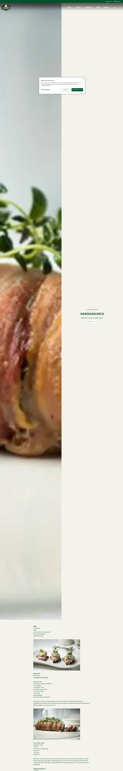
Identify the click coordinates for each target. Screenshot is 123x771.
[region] (62, 85)
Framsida (88, 309)
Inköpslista (116, 1)
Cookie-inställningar (45, 89)
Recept (69, 7)
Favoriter (108, 1)
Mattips (78, 7)
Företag (106, 7)
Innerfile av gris (90, 321)
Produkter (88, 7)
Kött (97, 321)
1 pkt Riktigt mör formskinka (40, 677)
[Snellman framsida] (6, 7)
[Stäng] (83, 78)
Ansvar (98, 7)
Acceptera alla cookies (77, 89)
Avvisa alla (65, 89)
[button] (73, 7)
